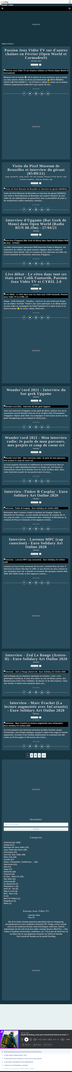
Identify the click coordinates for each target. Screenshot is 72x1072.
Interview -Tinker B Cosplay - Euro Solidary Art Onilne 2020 (36, 493)
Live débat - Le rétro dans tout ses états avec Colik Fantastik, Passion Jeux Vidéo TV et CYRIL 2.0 (36, 278)
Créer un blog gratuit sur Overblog (41, 1014)
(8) (9, 881)
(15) (9, 874)
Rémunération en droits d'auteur (28, 1016)
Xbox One (39, 179)
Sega (51, 179)
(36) (14, 855)
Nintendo (45, 179)
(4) (10, 891)
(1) (12, 898)
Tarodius (33, 936)
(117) (9, 845)
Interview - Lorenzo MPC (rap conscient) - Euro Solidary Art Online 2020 (36, 543)
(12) (13, 877)
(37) (10, 852)
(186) (12, 842)
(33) (10, 857)
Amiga (7, 176)
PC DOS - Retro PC (56, 176)
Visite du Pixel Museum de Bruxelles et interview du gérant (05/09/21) (36, 170)
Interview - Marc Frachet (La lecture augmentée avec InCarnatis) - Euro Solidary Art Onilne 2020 (36, 706)
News (39, 61)
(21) (10, 864)
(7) (11, 884)
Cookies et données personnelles (58, 1016)
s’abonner (27, 1044)
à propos (48, 1044)
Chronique (40, 176)
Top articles (55, 1014)
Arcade (21, 176)
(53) (15, 850)
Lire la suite (36, 89)
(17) (7, 867)
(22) (21, 862)
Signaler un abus (8, 1016)
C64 (34, 176)
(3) (10, 894)
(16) (10, 872)
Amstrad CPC (14, 176)
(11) (10, 879)
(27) (9, 859)
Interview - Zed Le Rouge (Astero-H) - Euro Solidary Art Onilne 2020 (36, 657)
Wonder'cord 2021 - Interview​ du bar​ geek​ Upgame (36, 392)
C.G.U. (16, 1016)
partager (38, 1044)
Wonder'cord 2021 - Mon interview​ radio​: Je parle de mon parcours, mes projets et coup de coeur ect (36, 441)
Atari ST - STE (28, 176)
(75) (16, 847)
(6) (11, 886)
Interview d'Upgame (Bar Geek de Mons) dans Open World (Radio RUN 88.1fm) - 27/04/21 (36, 224)
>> (44, 755)
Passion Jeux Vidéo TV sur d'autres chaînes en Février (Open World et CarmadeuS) (36, 54)
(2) (6, 896)
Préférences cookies (35, 1019)
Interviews (34, 61)
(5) (11, 889)
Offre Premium (43, 1016)
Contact (63, 1014)
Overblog (50, 1009)
